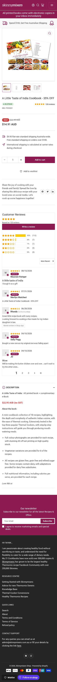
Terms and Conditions (12, 618)
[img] (16, 271)
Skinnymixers (8, 561)
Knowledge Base (9, 589)
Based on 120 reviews (10, 223)
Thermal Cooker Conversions (15, 593)
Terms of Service (10, 621)
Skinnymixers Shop (23, 666)
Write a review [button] (28, 227)
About (5, 614)
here (19, 646)
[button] (40, 104)
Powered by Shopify (40, 666)
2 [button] (22, 373)
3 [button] (28, 373)
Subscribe (47, 521)
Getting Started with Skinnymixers (17, 582)
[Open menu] (52, 5)
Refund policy (8, 625)
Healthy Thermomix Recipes (15, 596)
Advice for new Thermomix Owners (18, 585)
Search (5, 610)
